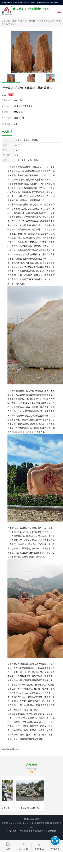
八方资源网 (23, 831)
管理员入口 (42, 831)
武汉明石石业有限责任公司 (44, 823)
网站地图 (52, 831)
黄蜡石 (32, 21)
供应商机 (22, 21)
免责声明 (32, 831)
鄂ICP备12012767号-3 (26, 823)
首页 (14, 21)
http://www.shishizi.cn (11, 749)
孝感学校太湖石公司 (16, 808)
